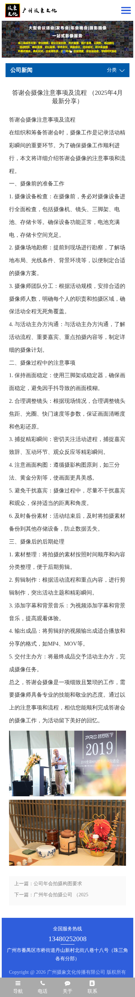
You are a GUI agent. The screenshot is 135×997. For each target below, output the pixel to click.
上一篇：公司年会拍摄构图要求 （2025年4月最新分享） (48, 885)
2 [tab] (71, 52)
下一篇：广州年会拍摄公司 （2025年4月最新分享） (51, 896)
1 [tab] (64, 52)
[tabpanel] (67, 39)
